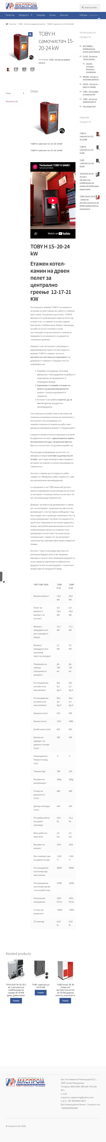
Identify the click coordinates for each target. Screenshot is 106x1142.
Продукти (24, 15)
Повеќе (16, 1000)
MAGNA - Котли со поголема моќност (91, 78)
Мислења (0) (12, 101)
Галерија (41, 15)
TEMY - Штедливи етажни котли (90, 93)
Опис (8, 93)
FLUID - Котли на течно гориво (90, 57)
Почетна (10, 15)
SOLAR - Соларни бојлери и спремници (91, 67)
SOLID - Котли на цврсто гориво (90, 85)
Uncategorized (89, 106)
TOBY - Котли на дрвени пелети (31, 24)
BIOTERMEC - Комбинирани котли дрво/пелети (91, 49)
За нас (52, 15)
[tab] (16, 93)
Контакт (64, 15)
